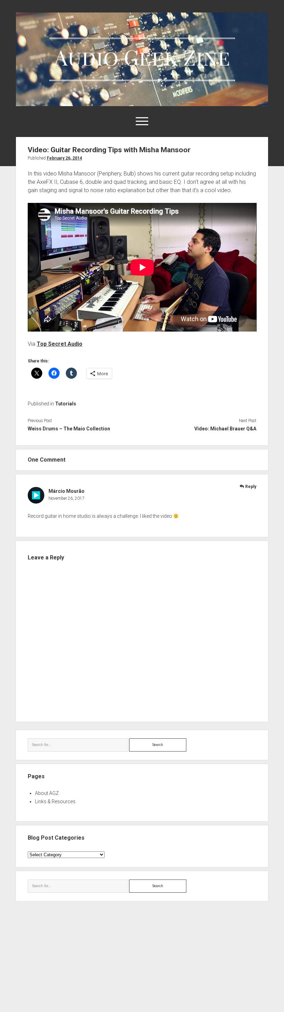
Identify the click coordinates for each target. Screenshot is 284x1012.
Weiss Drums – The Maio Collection (69, 428)
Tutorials (65, 403)
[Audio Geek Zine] (142, 104)
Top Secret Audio (59, 344)
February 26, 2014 (64, 158)
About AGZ (47, 793)
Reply (250, 486)
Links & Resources (55, 801)
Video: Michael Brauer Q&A (225, 428)
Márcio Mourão (66, 491)
